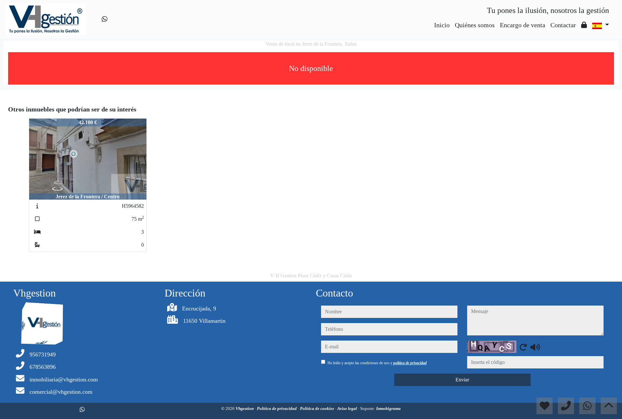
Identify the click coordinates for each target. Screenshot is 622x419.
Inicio (442, 25)
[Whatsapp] (105, 19)
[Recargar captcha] (523, 347)
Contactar (563, 25)
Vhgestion (245, 408)
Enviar (462, 379)
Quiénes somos (475, 25)
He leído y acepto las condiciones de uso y (377, 363)
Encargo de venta (522, 25)
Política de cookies (317, 408)
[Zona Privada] (584, 24)
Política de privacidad (277, 408)
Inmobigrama (388, 408)
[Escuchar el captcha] (535, 347)
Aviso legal (347, 408)
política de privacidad (410, 363)
